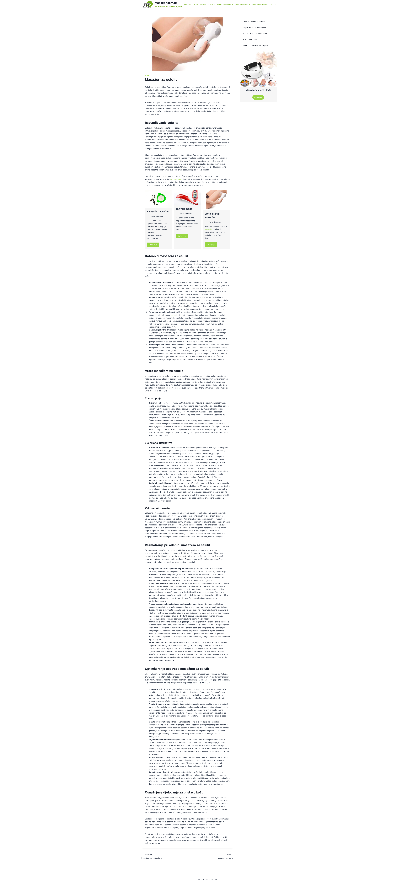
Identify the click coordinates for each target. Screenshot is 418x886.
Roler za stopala (250, 39)
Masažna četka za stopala (254, 22)
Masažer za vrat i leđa (258, 90)
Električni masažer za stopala (255, 45)
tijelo (173, 315)
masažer (209, 229)
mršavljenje (176, 179)
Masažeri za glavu (225, 856)
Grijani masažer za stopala (254, 28)
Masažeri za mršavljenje (151, 856)
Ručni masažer (184, 208)
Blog (147, 75)
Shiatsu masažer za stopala (255, 33)
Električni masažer (158, 211)
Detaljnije (153, 245)
